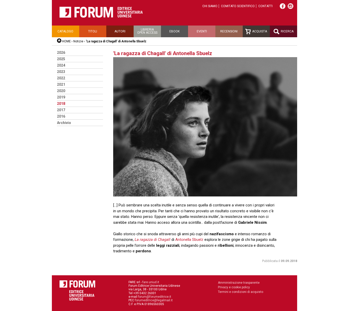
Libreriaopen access (147, 31)
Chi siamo (209, 6)
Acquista (259, 31)
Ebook (174, 31)
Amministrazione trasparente (239, 282)
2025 (61, 59)
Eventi (202, 31)
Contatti (265, 6)
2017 (61, 110)
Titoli (92, 31)
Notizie (78, 41)
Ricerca (287, 31)
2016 (61, 116)
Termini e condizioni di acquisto (240, 292)
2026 (61, 52)
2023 (61, 71)
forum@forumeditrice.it (154, 296)
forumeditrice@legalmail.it (154, 300)
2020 (61, 91)
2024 (61, 65)
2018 (61, 103)
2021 (61, 84)
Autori (119, 31)
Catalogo (65, 31)
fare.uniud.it (150, 282)
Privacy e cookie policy (234, 287)
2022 (61, 78)
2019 (61, 97)
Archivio (64, 123)
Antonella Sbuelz (189, 239)
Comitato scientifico (238, 6)
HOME (66, 41)
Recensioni (229, 31)
